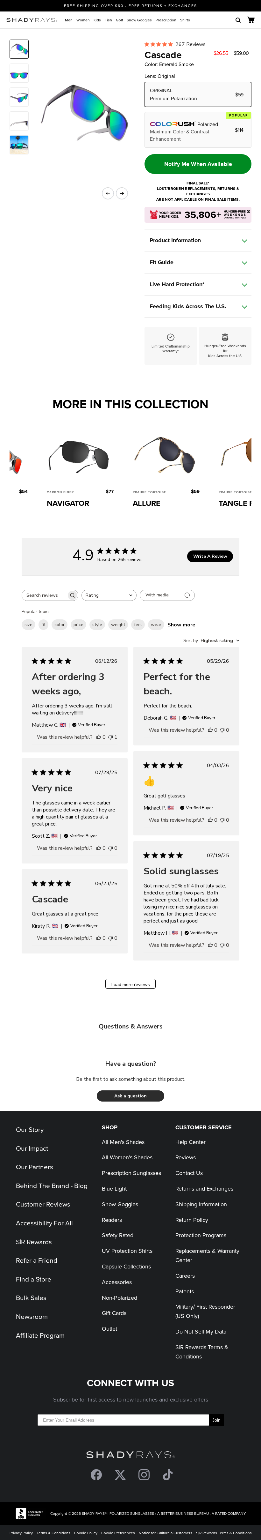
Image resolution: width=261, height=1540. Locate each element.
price (78, 625)
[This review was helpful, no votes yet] (98, 737)
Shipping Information (201, 1204)
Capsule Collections (126, 1266)
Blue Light (114, 1188)
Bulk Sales (31, 1297)
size (28, 625)
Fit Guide (161, 262)
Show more (181, 624)
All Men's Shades (123, 1142)
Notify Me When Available (198, 164)
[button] (130, 1096)
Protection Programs (200, 1235)
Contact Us (189, 1173)
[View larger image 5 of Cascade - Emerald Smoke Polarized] (19, 144)
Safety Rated (117, 1235)
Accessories (117, 1282)
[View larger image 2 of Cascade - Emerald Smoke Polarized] (19, 73)
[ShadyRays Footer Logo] (130, 1456)
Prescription (166, 20)
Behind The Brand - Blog (52, 1185)
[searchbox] (44, 595)
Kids (97, 20)
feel (138, 625)
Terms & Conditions (53, 1533)
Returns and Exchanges (204, 1188)
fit (43, 625)
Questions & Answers (131, 1026)
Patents (184, 1291)
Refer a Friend (36, 1260)
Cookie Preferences (118, 1533)
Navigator (68, 503)
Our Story (30, 1129)
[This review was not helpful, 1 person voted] (110, 737)
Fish (108, 20)
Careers (185, 1276)
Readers (112, 1220)
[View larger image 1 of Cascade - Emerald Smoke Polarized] (19, 49)
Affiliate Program (40, 1335)
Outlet (109, 1329)
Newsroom (32, 1316)
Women (83, 20)
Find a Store (33, 1279)
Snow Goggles (139, 20)
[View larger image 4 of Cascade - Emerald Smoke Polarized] (19, 121)
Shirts (185, 20)
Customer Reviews (43, 1204)
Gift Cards (114, 1313)
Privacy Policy (21, 1533)
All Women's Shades (127, 1157)
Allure (146, 503)
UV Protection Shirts (127, 1251)
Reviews (185, 1157)
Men (69, 20)
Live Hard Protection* (177, 284)
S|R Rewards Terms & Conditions (224, 1533)
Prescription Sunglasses (131, 1173)
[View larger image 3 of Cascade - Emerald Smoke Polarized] (19, 97)
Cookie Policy (85, 1533)
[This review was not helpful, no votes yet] (222, 730)
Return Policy (191, 1220)
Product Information (175, 240)
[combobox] (109, 595)
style (97, 625)
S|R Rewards (34, 1241)
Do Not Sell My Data (200, 1331)
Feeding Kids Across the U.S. (188, 306)
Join (216, 1420)
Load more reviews (130, 985)
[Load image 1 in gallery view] (79, 113)
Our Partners (34, 1166)
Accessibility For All (44, 1223)
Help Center (190, 1142)
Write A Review (210, 556)
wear (156, 625)
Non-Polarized (119, 1298)
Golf (119, 20)
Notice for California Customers (165, 1533)
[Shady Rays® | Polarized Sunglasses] (31, 20)
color (59, 625)
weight (118, 625)
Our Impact (32, 1148)
